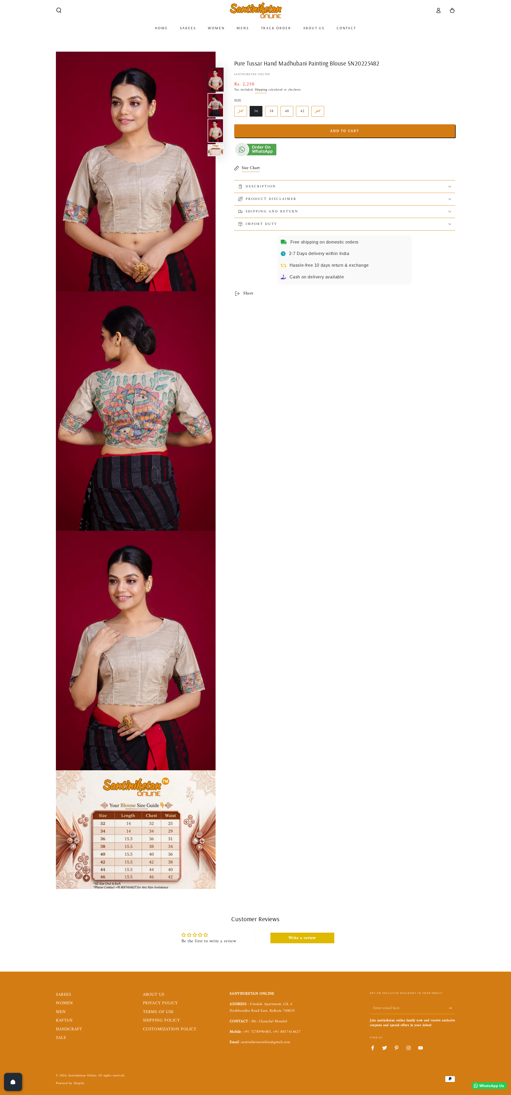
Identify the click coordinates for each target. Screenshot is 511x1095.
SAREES (63, 994)
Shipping (261, 90)
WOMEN (64, 1003)
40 (287, 111)
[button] (59, 10)
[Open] (13, 1082)
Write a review (302, 938)
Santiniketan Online (252, 74)
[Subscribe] (452, 1008)
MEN (61, 1012)
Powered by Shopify (70, 1083)
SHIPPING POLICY (161, 1020)
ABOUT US (153, 994)
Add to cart (344, 130)
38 (271, 111)
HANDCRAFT (69, 1029)
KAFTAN (64, 1020)
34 (240, 111)
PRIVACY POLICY (160, 1003)
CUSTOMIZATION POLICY (169, 1029)
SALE (61, 1038)
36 (256, 111)
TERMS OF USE (158, 1012)
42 (302, 111)
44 (318, 111)
